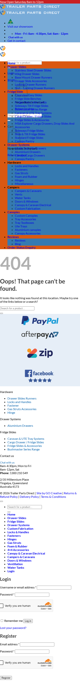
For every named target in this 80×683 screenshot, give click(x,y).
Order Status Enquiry (21, 247)
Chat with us (15, 37)
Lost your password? (13, 627)
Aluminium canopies (28, 229)
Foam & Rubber (17, 546)
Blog (18, 244)
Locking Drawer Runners (30, 84)
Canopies (13, 212)
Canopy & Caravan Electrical (33, 205)
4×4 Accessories (18, 550)
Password (7, 594)
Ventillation (15, 564)
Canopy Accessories (28, 233)
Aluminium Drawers (28, 151)
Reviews (13, 237)
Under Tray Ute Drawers (30, 148)
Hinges (19, 180)
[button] (11, 73)
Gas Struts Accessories (21, 409)
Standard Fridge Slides (29, 137)
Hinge (11, 412)
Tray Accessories (25, 219)
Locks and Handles (27, 166)
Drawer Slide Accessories (31, 81)
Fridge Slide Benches (28, 98)
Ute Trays (21, 226)
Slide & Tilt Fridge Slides (30, 134)
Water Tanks (23, 198)
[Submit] (8, 120)
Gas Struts (21, 173)
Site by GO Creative (49, 493)
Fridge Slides (15, 521)
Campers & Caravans (28, 190)
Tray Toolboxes (24, 222)
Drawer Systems (18, 144)
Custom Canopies (26, 215)
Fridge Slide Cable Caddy (31, 102)
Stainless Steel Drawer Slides (33, 70)
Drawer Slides (16, 66)
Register (5, 677)
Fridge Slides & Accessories (32, 120)
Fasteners (21, 169)
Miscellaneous (24, 183)
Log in (28, 621)
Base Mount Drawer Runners (33, 77)
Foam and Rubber (26, 176)
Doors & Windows (26, 201)
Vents (18, 194)
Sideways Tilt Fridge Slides (31, 105)
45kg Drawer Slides (27, 74)
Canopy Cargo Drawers (30, 155)
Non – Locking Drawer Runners (35, 88)
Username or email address (18, 587)
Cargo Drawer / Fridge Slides (33, 116)
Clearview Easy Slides (28, 95)
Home (11, 63)
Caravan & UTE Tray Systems (33, 113)
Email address (9, 644)
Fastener (13, 405)
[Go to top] (1, 501)
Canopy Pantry (24, 141)
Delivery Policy (29, 496)
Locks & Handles (18, 532)
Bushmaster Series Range (31, 109)
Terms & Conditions (53, 496)
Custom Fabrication (27, 208)
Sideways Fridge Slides (29, 130)
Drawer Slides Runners (21, 398)
